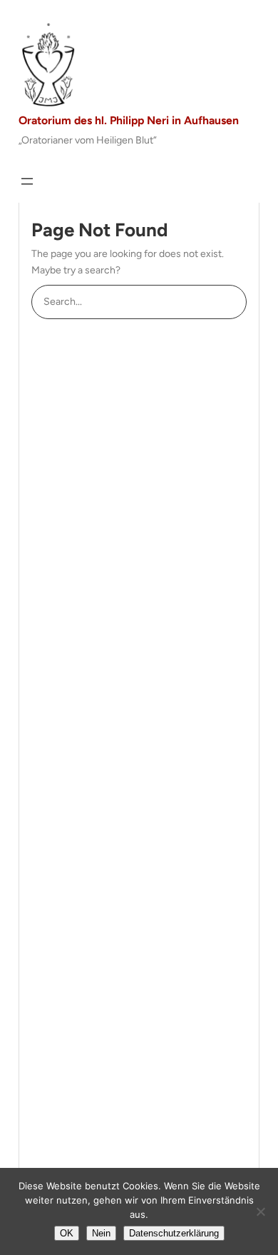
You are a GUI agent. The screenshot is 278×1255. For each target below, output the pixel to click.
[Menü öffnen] (27, 181)
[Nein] (260, 1211)
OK (66, 1233)
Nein (101, 1233)
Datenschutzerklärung (174, 1233)
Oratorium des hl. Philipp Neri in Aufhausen (129, 120)
